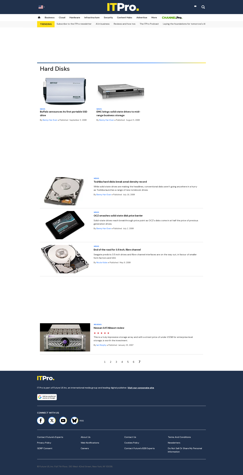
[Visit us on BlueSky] (73, 420)
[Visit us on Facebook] (40, 420)
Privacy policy (44, 442)
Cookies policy (131, 442)
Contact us (130, 437)
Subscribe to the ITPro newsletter (74, 23)
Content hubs (124, 17)
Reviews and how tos (124, 23)
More (154, 17)
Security (108, 17)
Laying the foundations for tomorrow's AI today (187, 23)
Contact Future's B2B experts (139, 448)
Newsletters (174, 442)
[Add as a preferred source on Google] (47, 397)
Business (50, 17)
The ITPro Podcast (149, 23)
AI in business (103, 23)
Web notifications (90, 442)
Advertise (141, 17)
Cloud (62, 17)
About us (85, 437)
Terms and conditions (179, 437)
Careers (85, 448)
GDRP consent (44, 448)
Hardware (74, 17)
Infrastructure (92, 17)
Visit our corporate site (141, 387)
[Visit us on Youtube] (63, 420)
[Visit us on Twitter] (51, 420)
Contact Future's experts (50, 437)
